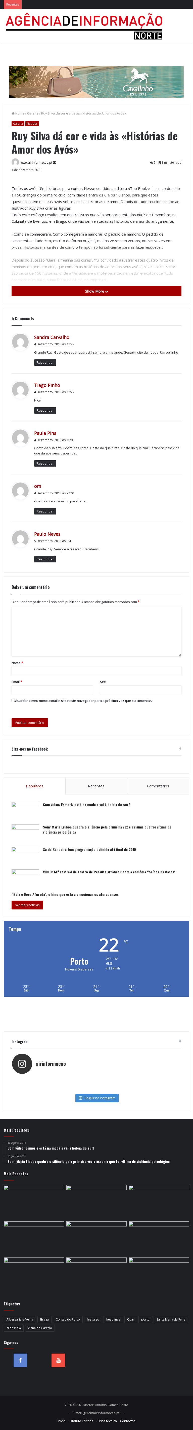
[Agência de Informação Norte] (85, 26)
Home (19, 113)
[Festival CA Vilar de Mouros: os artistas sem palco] (96, 1202)
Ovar (130, 1319)
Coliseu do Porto (68, 1319)
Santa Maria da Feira (171, 1319)
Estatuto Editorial (81, 1421)
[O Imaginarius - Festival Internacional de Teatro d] (54, 1079)
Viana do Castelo (40, 1328)
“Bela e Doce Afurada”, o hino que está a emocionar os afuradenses (65, 894)
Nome (17, 663)
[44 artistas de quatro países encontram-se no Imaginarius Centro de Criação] (34, 1202)
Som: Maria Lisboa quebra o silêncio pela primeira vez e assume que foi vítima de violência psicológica (107, 829)
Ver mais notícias (27, 905)
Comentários (158, 785)
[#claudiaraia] (138, 1079)
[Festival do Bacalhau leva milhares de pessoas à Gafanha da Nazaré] (159, 1238)
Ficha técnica (107, 1421)
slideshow (14, 1328)
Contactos (127, 1421)
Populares (34, 785)
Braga (44, 1319)
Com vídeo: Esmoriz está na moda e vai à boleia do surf (86, 804)
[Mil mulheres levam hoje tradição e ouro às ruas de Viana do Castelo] (34, 1274)
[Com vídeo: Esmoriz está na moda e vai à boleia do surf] (25, 811)
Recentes (96, 785)
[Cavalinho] (96, 75)
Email (17, 681)
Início (61, 1421)
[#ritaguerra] (138, 1084)
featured (93, 1319)
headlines (113, 1319)
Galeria (32, 113)
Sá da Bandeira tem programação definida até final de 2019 (89, 849)
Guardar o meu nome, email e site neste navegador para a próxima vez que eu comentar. (83, 700)
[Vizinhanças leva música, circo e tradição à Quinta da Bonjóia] (34, 1238)
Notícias (32, 123)
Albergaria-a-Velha (20, 1319)
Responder (45, 362)
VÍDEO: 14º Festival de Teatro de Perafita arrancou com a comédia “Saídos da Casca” (109, 871)
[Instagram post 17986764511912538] (54, 1084)
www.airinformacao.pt (36, 162)
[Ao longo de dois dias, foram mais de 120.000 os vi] (54, 1090)
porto (145, 1319)
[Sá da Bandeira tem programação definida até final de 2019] (25, 856)
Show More (95, 291)
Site (103, 681)
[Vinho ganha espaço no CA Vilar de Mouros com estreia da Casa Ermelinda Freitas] (159, 1202)
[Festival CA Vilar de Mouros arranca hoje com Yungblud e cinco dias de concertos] (96, 1274)
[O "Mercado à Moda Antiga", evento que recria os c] (138, 1090)
